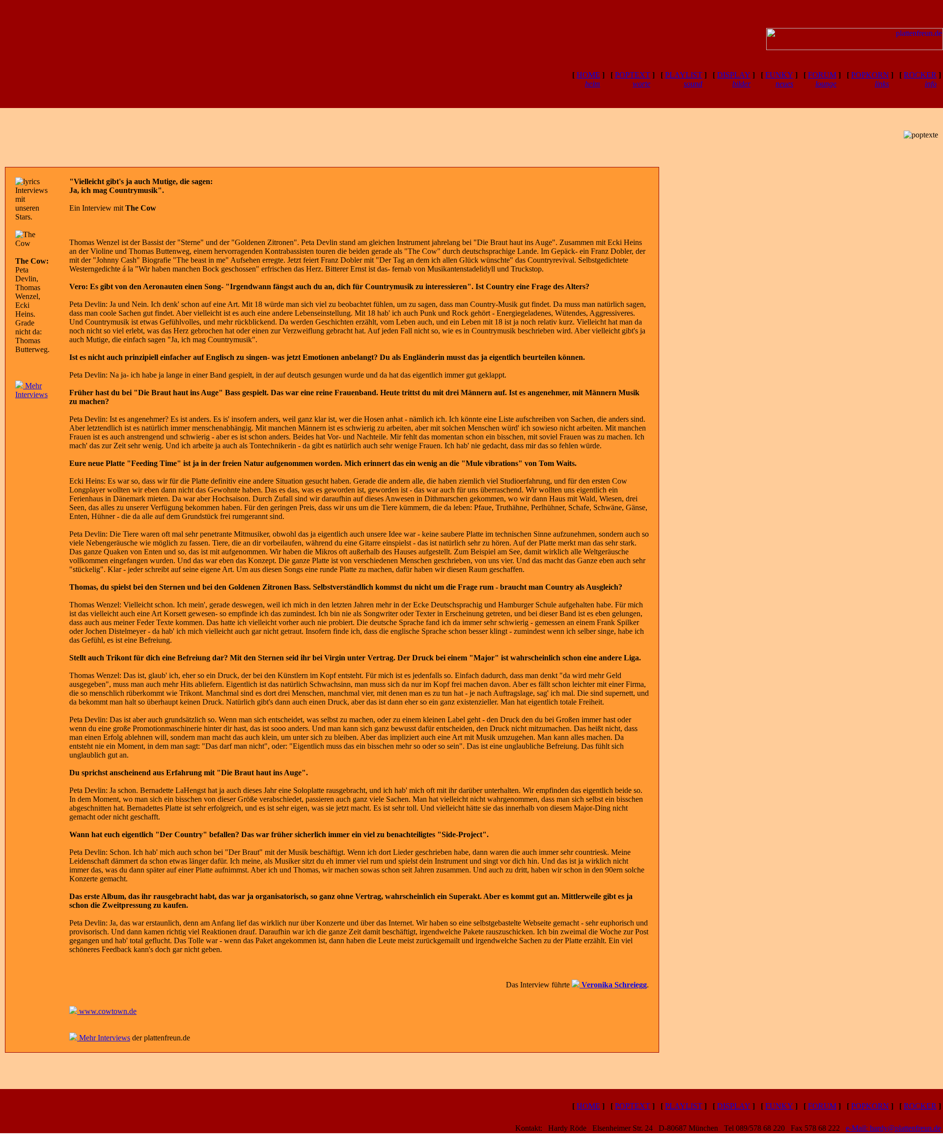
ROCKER (920, 1106)
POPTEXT (632, 79)
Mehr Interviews (31, 390)
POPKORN (870, 1106)
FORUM (822, 79)
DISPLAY (733, 79)
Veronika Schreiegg (613, 985)
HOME (588, 79)
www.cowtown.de (107, 1011)
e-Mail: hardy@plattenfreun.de (893, 1128)
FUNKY (779, 79)
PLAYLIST (683, 79)
